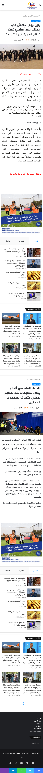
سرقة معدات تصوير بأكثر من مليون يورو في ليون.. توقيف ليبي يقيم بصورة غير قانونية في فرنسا (11, 360)
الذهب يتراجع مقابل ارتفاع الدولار (16, 284)
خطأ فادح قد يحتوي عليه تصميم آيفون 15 (17, 294)
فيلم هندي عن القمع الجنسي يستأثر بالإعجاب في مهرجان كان (15, 251)
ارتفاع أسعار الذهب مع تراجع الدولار (15, 273)
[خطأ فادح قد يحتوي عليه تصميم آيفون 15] (33, 296)
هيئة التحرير (37, 721)
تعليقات (7, 241)
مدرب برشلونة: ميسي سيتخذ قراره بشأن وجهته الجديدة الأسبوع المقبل (15, 263)
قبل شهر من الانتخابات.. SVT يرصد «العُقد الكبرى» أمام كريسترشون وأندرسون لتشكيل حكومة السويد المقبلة (32, 331)
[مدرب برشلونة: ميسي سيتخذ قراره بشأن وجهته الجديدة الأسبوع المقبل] (33, 263)
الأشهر (36, 241)
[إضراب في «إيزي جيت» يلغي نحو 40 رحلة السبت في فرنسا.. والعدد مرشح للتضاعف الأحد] (11, 318)
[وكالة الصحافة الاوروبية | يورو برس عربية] (31, 5)
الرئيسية (36, 16)
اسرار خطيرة (27, 16)
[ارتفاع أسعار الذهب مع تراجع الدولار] (33, 275)
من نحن (38, 723)
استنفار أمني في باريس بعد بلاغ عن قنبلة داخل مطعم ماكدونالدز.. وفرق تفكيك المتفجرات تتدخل (32, 360)
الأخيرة (21, 241)
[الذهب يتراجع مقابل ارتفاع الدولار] (33, 285)
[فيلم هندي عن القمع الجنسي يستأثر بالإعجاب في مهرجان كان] (33, 252)
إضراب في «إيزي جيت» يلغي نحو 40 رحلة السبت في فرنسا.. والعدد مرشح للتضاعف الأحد (11, 330)
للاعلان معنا (37, 728)
